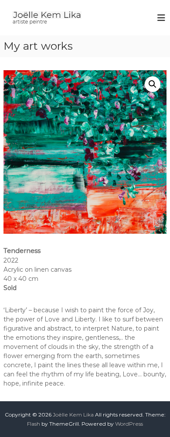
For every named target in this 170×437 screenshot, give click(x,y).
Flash (33, 423)
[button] (152, 84)
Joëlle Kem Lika (73, 414)
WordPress (129, 423)
